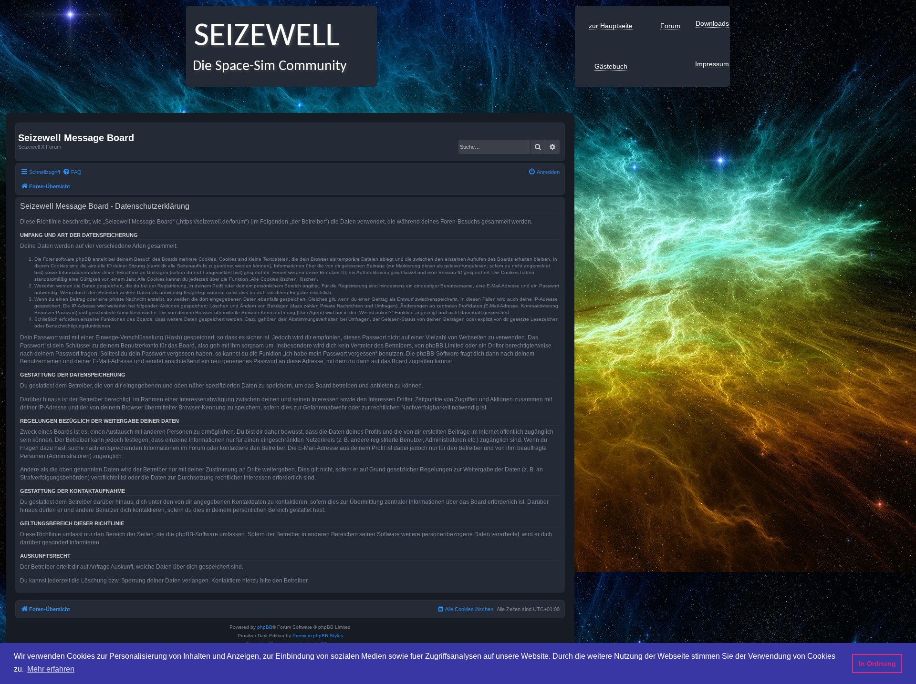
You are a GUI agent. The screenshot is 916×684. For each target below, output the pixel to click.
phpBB (264, 627)
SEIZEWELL (262, 37)
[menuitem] (72, 172)
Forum (670, 26)
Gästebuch (610, 66)
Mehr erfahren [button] (50, 669)
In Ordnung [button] (877, 663)
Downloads (712, 23)
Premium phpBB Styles (317, 635)
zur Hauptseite (611, 26)
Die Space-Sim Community (266, 66)
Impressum (712, 64)
